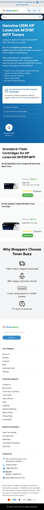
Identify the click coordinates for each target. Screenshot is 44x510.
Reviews (5, 357)
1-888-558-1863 (11, 468)
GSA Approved (7, 436)
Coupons (5, 361)
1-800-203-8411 (11, 465)
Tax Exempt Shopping (10, 443)
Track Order (7, 395)
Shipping (5, 405)
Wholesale (6, 439)
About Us (6, 354)
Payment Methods (9, 409)
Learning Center (8, 368)
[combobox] (22, 17)
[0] (34, 10)
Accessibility (7, 419)
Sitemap (5, 371)
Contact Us (6, 384)
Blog (4, 364)
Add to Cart (28, 195)
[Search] (40, 17)
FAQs (4, 402)
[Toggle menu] (39, 10)
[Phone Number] (29, 10)
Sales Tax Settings (9, 432)
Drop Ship (6, 446)
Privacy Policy (7, 416)
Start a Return (7, 398)
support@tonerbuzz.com (15, 478)
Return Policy (7, 412)
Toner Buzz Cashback (10, 391)
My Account (6, 388)
